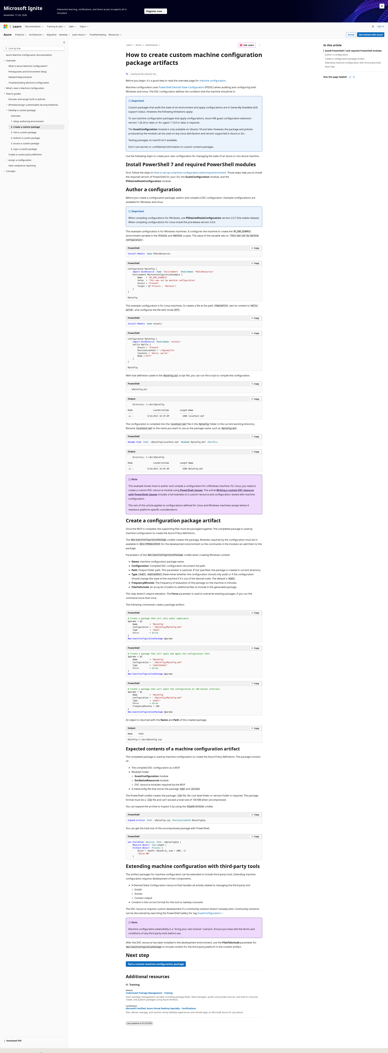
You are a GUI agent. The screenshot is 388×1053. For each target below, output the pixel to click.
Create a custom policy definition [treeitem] (25, 154)
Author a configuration (336, 54)
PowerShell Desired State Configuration (181, 87)
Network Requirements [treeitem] (20, 77)
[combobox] (34, 48)
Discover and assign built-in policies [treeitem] (26, 99)
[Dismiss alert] (382, 6)
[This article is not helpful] (354, 77)
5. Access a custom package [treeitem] (25, 143)
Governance (152, 44)
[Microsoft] (6, 26)
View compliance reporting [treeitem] (22, 165)
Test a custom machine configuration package (156, 964)
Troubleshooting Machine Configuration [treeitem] (28, 82)
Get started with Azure (371, 34)
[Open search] (373, 26)
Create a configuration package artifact (345, 58)
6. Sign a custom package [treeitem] (24, 149)
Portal (351, 34)
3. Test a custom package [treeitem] (23, 132)
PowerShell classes (191, 490)
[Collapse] (64, 42)
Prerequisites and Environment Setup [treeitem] (27, 71)
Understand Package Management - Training (149, 993)
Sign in (380, 26)
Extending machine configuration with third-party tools (353, 62)
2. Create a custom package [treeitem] (25, 126)
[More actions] (259, 45)
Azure (139, 44)
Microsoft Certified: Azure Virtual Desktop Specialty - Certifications (161, 1008)
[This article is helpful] (350, 77)
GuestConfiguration (208, 913)
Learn (129, 44)
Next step (330, 66)
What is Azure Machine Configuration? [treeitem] (27, 66)
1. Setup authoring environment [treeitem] (27, 121)
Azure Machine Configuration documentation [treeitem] (29, 54)
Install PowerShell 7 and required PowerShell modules (353, 50)
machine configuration (212, 80)
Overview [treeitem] (15, 115)
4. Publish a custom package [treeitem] (25, 138)
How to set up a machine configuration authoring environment (190, 172)
